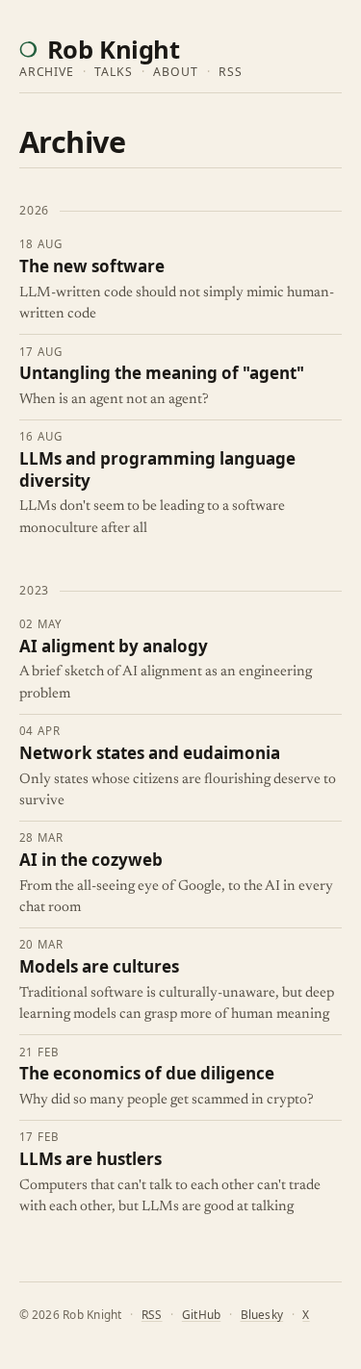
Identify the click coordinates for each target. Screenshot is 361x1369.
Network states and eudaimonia (149, 753)
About (175, 71)
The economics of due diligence (146, 1073)
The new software (92, 266)
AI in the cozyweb (91, 860)
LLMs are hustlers (90, 1159)
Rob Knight (113, 49)
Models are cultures (99, 966)
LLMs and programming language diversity (157, 470)
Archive (47, 71)
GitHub (201, 1314)
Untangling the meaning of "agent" (161, 373)
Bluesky (262, 1314)
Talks (113, 71)
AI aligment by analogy (113, 646)
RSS (231, 71)
